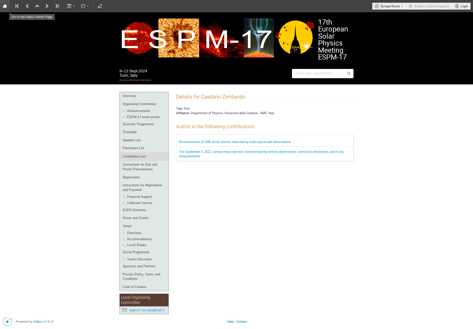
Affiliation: (183, 113)
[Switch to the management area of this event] (100, 6)
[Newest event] (57, 6)
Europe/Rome (390, 6)
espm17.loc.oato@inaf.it (146, 310)
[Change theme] (85, 6)
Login (464, 6)
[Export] (71, 6)
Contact (241, 321)
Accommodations (139, 239)
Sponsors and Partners (139, 266)
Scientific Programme (138, 124)
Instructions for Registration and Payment (142, 187)
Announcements (138, 111)
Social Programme (136, 252)
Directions (134, 233)
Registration (131, 177)
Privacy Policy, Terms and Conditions (141, 276)
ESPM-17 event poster (143, 117)
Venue (127, 226)
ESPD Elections (134, 210)
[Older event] (27, 6)
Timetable (130, 132)
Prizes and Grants (136, 218)
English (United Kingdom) (432, 6)
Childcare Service (139, 203)
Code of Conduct (135, 287)
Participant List (133, 148)
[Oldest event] (17, 6)
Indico (38, 321)
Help (230, 321)
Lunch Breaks (137, 245)
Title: (179, 108)
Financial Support (139, 197)
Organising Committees (139, 104)
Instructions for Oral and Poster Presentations (140, 167)
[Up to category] (37, 6)
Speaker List (132, 140)
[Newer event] (47, 6)
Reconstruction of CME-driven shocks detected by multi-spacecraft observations (235, 142)
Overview (129, 96)
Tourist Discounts (139, 259)
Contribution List (134, 156)
